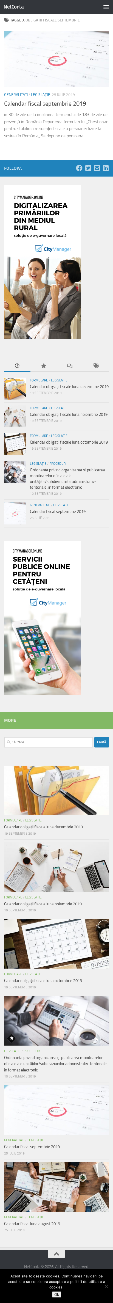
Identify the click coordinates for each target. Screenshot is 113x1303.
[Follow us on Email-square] (97, 168)
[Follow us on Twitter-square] (88, 168)
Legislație (40, 94)
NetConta (14, 7)
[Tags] (96, 366)
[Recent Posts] (17, 366)
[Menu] (106, 7)
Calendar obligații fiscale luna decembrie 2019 (69, 386)
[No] (106, 1286)
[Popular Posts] (43, 366)
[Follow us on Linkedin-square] (105, 168)
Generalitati (16, 94)
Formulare (39, 380)
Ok (56, 1294)
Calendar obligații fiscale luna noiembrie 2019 (69, 414)
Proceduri (57, 464)
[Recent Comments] (69, 366)
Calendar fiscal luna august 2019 (32, 1223)
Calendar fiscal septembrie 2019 (45, 103)
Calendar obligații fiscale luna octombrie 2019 (69, 442)
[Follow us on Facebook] (79, 168)
